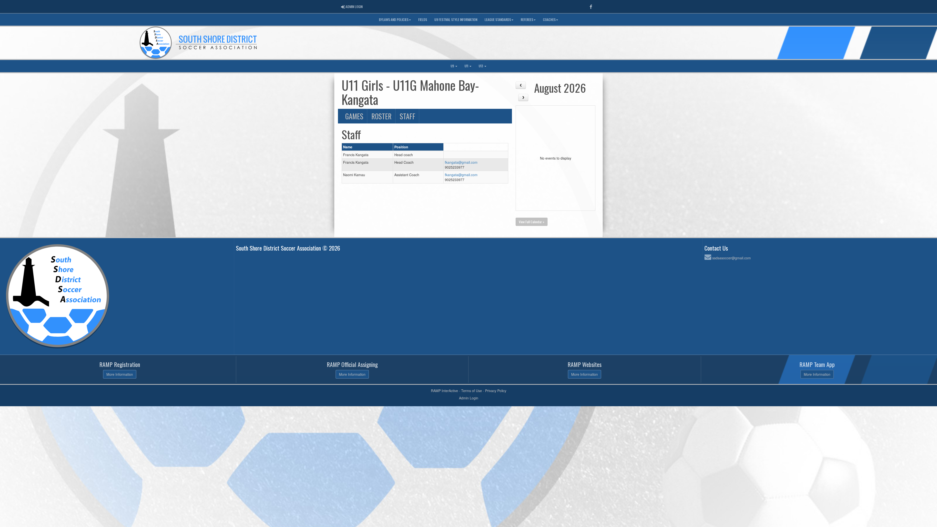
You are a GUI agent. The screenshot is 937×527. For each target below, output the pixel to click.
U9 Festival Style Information (455, 19)
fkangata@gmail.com (461, 162)
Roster (381, 116)
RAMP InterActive (444, 390)
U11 (467, 66)
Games (354, 116)
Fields (422, 19)
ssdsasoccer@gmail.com (731, 257)
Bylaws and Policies (393, 19)
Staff (407, 116)
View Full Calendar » (531, 221)
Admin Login (468, 397)
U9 (453, 66)
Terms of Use (471, 390)
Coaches (549, 19)
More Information (119, 374)
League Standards (498, 19)
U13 (481, 66)
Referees (527, 19)
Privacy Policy (495, 390)
